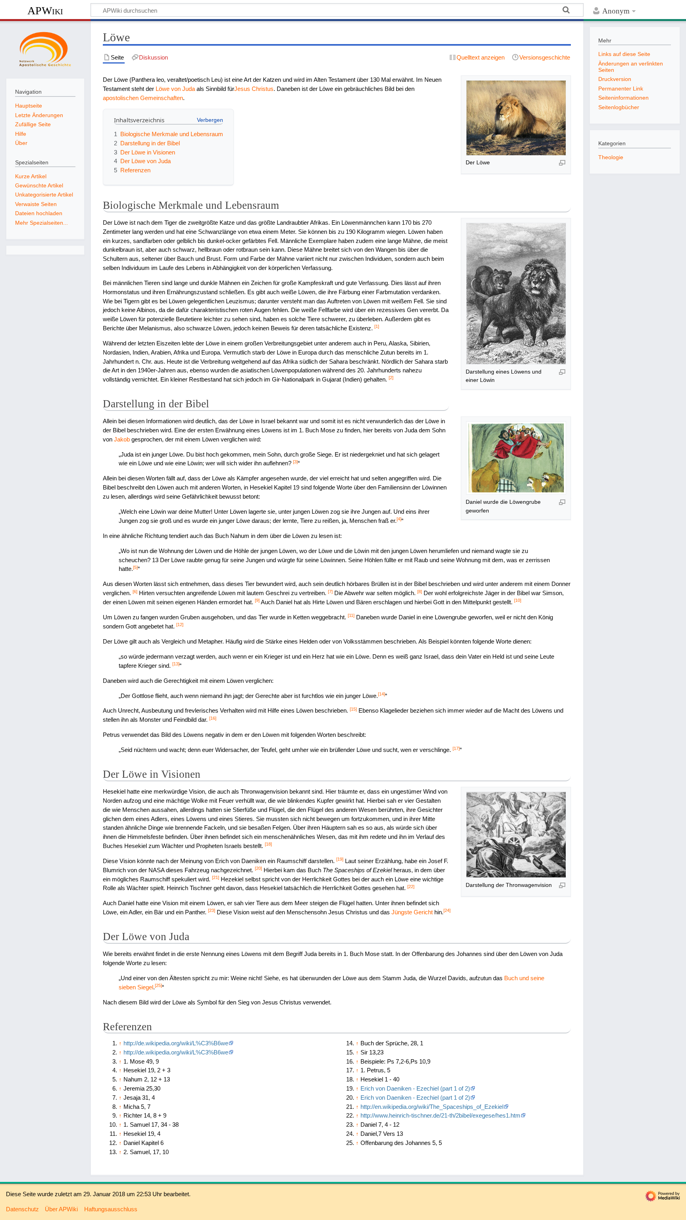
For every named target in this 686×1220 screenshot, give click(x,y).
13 (175, 663)
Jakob (122, 439)
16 (212, 718)
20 (258, 868)
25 (158, 985)
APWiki (45, 10)
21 (215, 877)
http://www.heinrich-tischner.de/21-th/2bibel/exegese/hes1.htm (440, 1115)
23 (211, 910)
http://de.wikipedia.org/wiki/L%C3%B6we (175, 1043)
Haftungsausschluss (110, 1209)
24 (447, 910)
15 (353, 709)
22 (410, 886)
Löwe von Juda (175, 88)
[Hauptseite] (45, 48)
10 (517, 600)
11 (351, 615)
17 (456, 748)
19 (339, 859)
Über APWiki (61, 1209)
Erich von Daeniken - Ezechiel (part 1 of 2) (415, 1088)
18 (268, 844)
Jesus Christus (254, 88)
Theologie (610, 157)
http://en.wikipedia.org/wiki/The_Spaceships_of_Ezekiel (431, 1106)
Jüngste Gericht (412, 912)
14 (381, 694)
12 (179, 624)
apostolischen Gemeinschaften (143, 97)
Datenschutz (22, 1209)
